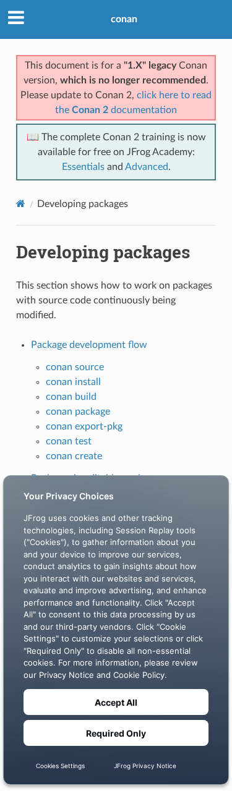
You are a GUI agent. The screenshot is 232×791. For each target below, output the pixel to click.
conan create (74, 456)
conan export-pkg (84, 426)
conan (124, 19)
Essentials (83, 167)
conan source (75, 367)
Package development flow (89, 345)
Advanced (146, 167)
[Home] (20, 203)
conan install (73, 382)
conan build (71, 397)
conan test (69, 441)
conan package (78, 412)
